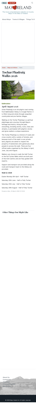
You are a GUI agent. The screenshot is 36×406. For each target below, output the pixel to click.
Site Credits (7, 386)
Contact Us (7, 380)
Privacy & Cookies (9, 384)
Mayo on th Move (12, 67)
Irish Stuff (12, 3)
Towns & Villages (18, 19)
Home (4, 67)
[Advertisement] (18, 42)
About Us (6, 377)
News (4, 3)
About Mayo (6, 19)
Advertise (6, 382)
